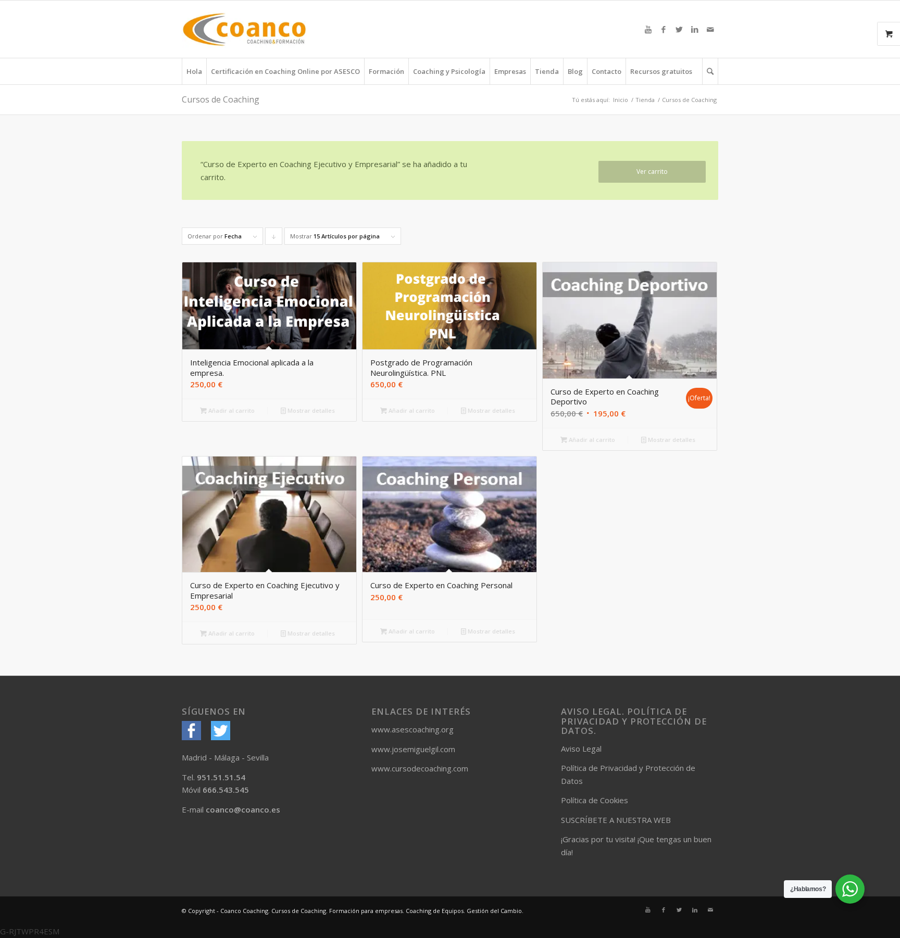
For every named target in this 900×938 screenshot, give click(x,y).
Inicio (620, 100)
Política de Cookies (594, 800)
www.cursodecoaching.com (419, 768)
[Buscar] (710, 71)
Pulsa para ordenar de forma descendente (274, 238)
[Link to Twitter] (679, 29)
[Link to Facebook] (663, 29)
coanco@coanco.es (243, 809)
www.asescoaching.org (412, 729)
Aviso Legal (581, 748)
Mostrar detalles (310, 410)
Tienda (645, 100)
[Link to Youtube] (648, 29)
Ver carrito (652, 171)
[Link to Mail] (710, 29)
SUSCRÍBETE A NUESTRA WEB (616, 820)
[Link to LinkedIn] (695, 29)
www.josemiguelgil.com (413, 749)
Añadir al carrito (231, 410)
